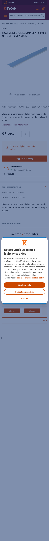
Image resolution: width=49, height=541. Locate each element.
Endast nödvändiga (24, 292)
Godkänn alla (24, 285)
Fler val (24, 299)
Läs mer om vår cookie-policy (30, 278)
